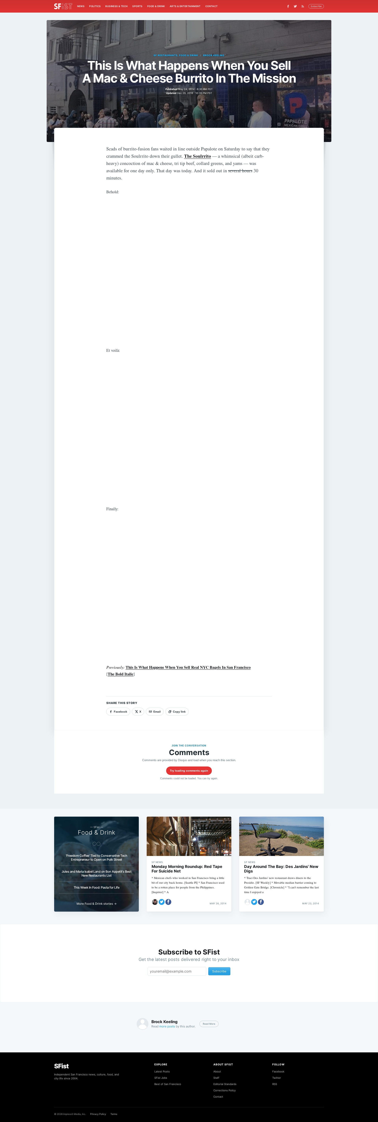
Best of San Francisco (167, 1084)
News (81, 6)
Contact (211, 6)
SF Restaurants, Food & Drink (176, 55)
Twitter (276, 1077)
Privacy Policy (98, 1114)
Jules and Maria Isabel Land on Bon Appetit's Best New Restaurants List (97, 873)
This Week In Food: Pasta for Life (97, 887)
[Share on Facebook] (168, 902)
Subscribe (316, 6)
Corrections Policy (224, 1090)
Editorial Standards (224, 1084)
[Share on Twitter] (161, 902)
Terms (113, 1114)
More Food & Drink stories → (97, 904)
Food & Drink (156, 6)
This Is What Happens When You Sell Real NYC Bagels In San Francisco (188, 667)
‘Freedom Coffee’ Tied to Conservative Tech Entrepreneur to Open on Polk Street (96, 857)
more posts (167, 1026)
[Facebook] (288, 6)
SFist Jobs (160, 1077)
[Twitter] (295, 6)
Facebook (278, 1071)
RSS (274, 1084)
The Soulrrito (197, 156)
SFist (61, 1066)
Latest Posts (162, 1071)
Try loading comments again (189, 770)
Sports (137, 6)
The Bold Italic (120, 674)
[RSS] (304, 6)
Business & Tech (116, 6)
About (217, 1071)
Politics (95, 6)
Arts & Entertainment (185, 6)
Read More (209, 1023)
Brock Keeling (213, 55)
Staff (216, 1077)
